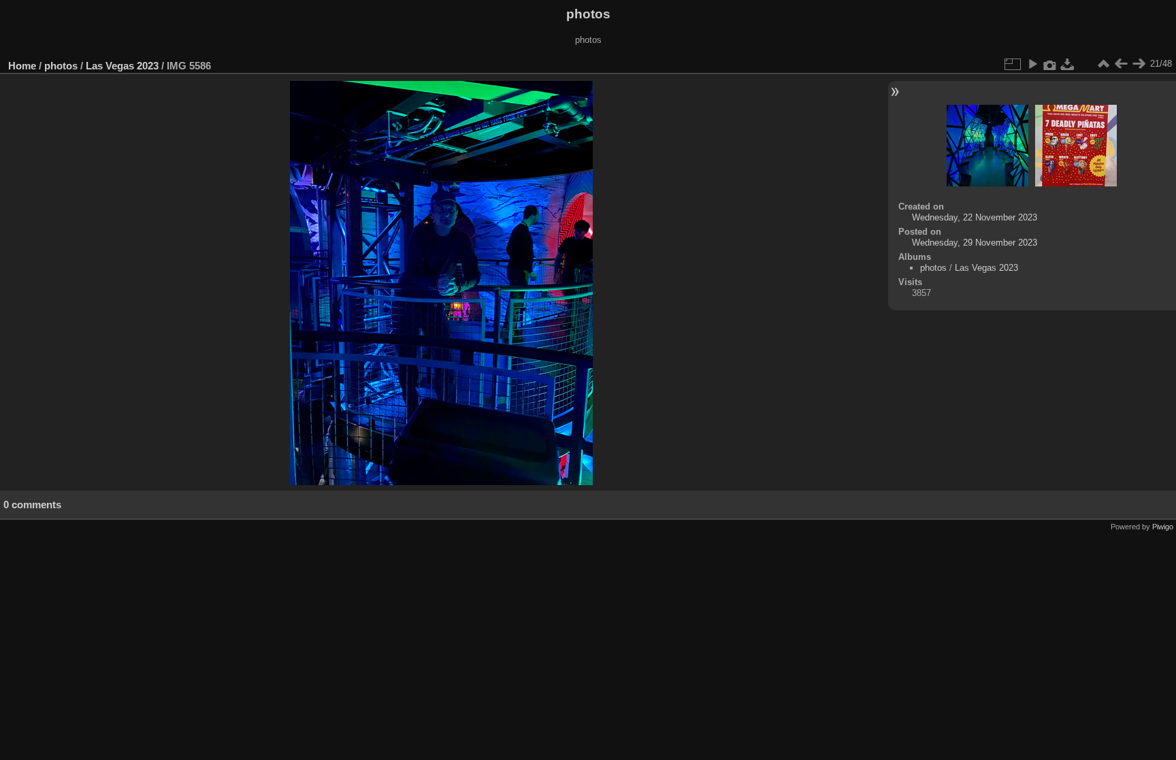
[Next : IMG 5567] (1138, 64)
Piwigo (1162, 527)
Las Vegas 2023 (122, 65)
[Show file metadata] (1050, 64)
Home (22, 65)
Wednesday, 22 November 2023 (974, 217)
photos (61, 65)
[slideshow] (1032, 64)
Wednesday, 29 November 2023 (974, 242)
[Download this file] (1068, 64)
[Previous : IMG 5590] (1121, 64)
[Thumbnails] (1103, 64)
